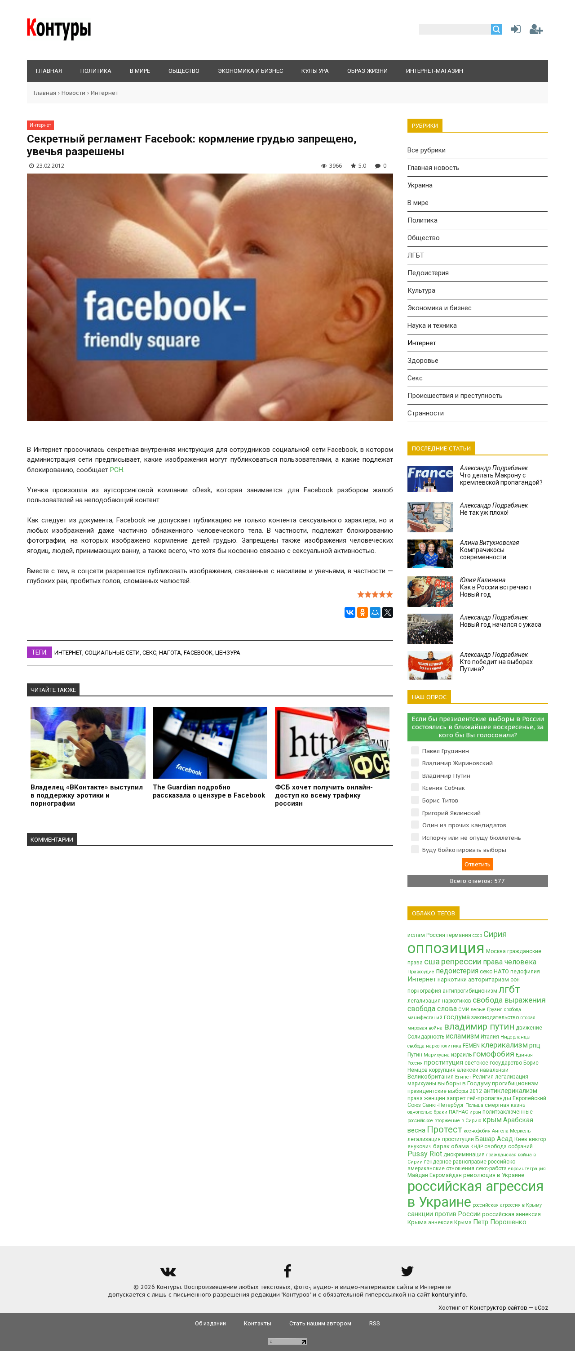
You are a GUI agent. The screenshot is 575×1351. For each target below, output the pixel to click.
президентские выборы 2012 (444, 1091)
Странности (425, 413)
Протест (444, 1129)
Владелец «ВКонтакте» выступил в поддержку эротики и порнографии (87, 795)
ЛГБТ (415, 255)
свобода (416, 1046)
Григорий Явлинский (451, 813)
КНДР (476, 1147)
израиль (461, 1055)
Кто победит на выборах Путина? (496, 662)
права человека (509, 962)
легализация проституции (440, 1139)
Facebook (198, 652)
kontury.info (449, 1294)
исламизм (462, 1036)
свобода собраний (508, 1146)
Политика (422, 220)
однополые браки (427, 1112)
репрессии (461, 962)
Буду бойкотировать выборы (464, 850)
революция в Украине (493, 1175)
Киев (520, 1139)
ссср (477, 935)
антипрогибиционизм (469, 991)
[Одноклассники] (362, 612)
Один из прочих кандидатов (464, 825)
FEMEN (471, 1046)
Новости (73, 93)
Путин (414, 1055)
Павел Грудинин (445, 751)
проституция (443, 1062)
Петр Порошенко (499, 1222)
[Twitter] (407, 1274)
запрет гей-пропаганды (479, 1098)
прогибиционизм (515, 1083)
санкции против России (444, 1214)
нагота (170, 652)
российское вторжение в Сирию (444, 1121)
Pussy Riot (424, 1154)
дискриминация (464, 1154)
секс (149, 652)
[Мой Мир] (375, 612)
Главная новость (433, 168)
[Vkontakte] (167, 1274)
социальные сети (112, 652)
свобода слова (432, 1008)
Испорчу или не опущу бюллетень (471, 838)
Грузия (495, 1009)
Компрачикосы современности (489, 550)
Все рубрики (426, 150)
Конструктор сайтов (498, 1307)
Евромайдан (445, 1175)
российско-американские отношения (462, 1165)
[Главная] (59, 38)
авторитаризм (488, 979)
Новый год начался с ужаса (500, 621)
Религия (483, 1077)
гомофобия (493, 1053)
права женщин (426, 1098)
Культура (421, 290)
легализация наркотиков (439, 1001)
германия (459, 935)
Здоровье (422, 361)
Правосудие (420, 972)
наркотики (452, 979)
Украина (420, 185)
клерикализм (504, 1044)
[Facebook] (287, 1274)
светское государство (493, 1063)
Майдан (417, 1175)
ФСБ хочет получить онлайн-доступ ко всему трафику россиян (324, 795)
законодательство (495, 1017)
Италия (490, 1037)
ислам (416, 935)
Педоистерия (428, 273)
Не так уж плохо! (494, 509)
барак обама (451, 1146)
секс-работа (491, 1168)
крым (492, 1119)
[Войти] (514, 31)
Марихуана (437, 1055)
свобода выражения (509, 999)
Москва (496, 951)
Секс (415, 378)
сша (432, 962)
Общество (423, 238)
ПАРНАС (458, 1112)
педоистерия (457, 971)
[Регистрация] (536, 31)
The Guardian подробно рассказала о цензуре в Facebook (209, 791)
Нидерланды (515, 1037)
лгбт (509, 989)
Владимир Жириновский (457, 763)
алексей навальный (483, 1070)
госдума (457, 1017)
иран (475, 1112)
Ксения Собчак (443, 788)
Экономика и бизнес (439, 308)
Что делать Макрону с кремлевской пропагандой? (501, 475)
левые (478, 1009)
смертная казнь (505, 1105)
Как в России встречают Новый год (496, 587)
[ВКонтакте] (350, 612)
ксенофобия (477, 1131)
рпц (534, 1045)
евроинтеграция (527, 1169)
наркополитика (443, 1046)
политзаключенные (507, 1112)
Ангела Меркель (511, 1131)
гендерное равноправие (455, 1162)
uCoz (541, 1307)
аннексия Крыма (450, 1222)
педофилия (525, 971)
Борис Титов (440, 800)
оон (515, 979)
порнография (424, 991)
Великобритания (430, 1076)
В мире (418, 203)
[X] (387, 612)
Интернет (104, 93)
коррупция (442, 1070)
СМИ (463, 1009)
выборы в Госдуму (464, 1083)
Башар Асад (494, 1139)
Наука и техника (432, 325)
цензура (227, 652)
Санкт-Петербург (443, 1105)
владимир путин (479, 1026)
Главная (45, 93)
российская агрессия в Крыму (507, 1205)
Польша (474, 1105)
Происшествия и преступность (455, 396)
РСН (116, 470)
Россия (435, 935)
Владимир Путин (446, 776)
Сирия (495, 934)
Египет (463, 1077)
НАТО (501, 971)
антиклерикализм (510, 1091)
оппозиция (446, 948)
